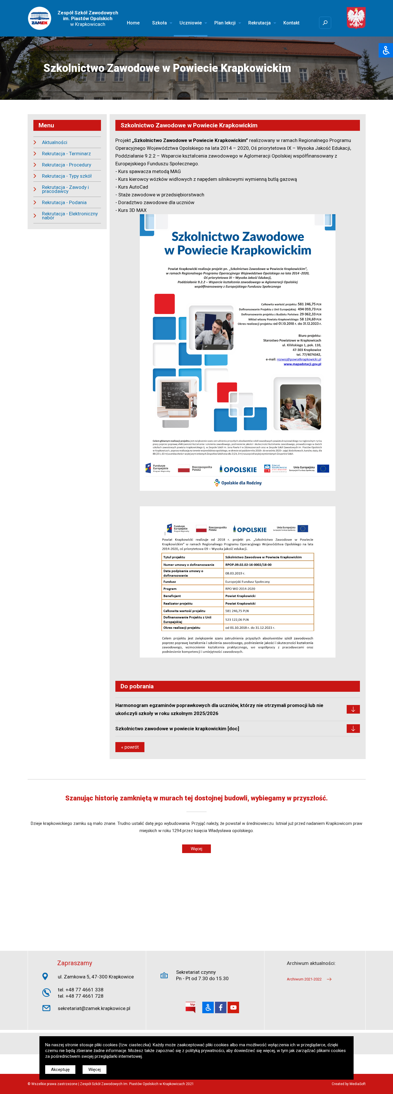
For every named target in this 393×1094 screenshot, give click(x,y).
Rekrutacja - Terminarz (66, 153)
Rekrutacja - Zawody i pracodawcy (65, 189)
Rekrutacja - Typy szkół (67, 176)
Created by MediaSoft (349, 1084)
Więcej (196, 848)
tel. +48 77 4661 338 (81, 990)
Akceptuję (60, 1069)
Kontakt (291, 23)
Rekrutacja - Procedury (66, 165)
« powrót (130, 747)
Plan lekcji (225, 23)
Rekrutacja (259, 23)
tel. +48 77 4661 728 (81, 996)
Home (133, 23)
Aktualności (54, 142)
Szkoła (159, 23)
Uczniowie (191, 23)
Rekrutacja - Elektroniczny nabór (70, 216)
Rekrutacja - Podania (64, 202)
